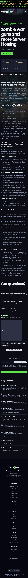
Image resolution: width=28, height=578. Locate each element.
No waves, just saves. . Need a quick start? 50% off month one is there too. (14, 4)
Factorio (14, 495)
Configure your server (14, 372)
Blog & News (14, 549)
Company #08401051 (14, 473)
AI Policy (14, 539)
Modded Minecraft (14, 486)
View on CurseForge (14, 350)
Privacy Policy (14, 535)
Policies (14, 540)
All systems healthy (15, 570)
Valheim (14, 491)
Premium (20, 362)
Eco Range (14, 504)
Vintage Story (14, 493)
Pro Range (14, 507)
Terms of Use (14, 537)
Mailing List (14, 554)
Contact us (14, 524)
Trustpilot (14, 551)
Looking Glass (14, 518)
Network (14, 516)
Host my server (7, 53)
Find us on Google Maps (14, 542)
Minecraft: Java (14, 488)
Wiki (14, 526)
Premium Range (14, 505)
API (14, 514)
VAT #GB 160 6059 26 (11, 475)
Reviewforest (14, 553)
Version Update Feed (14, 558)
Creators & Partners (14, 556)
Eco (8, 362)
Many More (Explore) (14, 497)
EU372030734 (18, 475)
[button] (25, 12)
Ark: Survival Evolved (14, 490)
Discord (14, 528)
